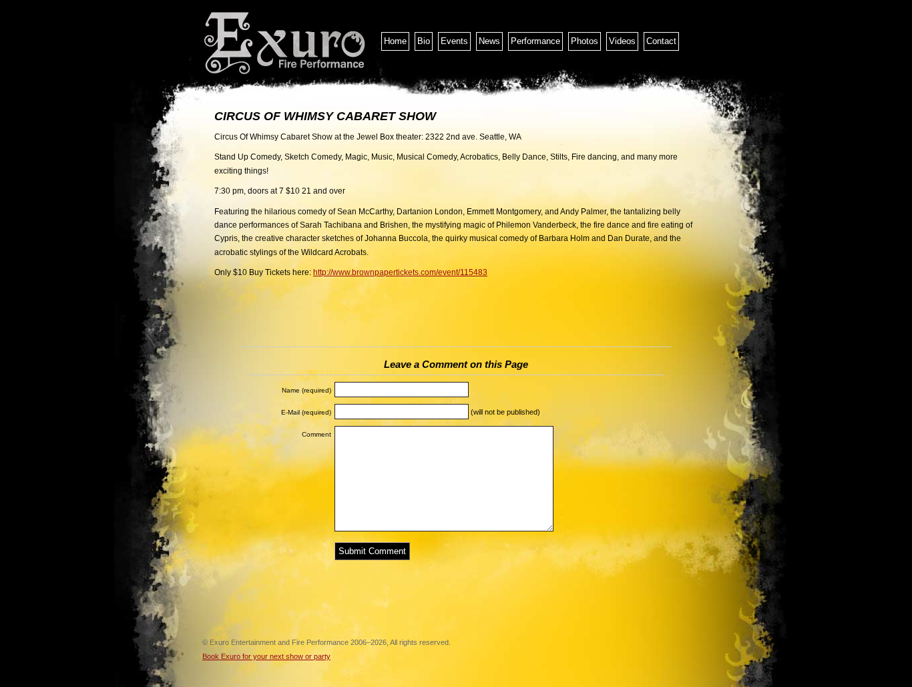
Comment (316, 434)
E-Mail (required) (306, 412)
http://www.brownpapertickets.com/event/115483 (400, 272)
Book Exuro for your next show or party (266, 656)
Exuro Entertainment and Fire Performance (285, 43)
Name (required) (306, 390)
